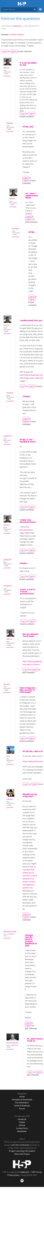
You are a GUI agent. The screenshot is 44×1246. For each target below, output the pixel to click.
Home (22, 1096)
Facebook (22, 1119)
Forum (22, 1108)
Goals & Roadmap (22, 1105)
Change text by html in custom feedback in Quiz (31, 940)
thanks (23, 563)
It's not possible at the (28, 63)
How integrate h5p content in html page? (27, 689)
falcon (6, 67)
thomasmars (12, 1042)
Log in (4, 51)
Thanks (26, 396)
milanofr (8, 585)
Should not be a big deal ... (30, 795)
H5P (22, 1164)
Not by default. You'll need (31, 635)
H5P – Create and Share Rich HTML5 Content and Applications (22, 4)
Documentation (22, 1102)
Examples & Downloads (22, 1099)
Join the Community (20, 1145)
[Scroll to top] (22, 1182)
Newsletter (22, 1131)
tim (8, 756)
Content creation (16, 34)
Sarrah (7, 684)
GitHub (22, 1125)
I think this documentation (28, 521)
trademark (24, 1172)
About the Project (22, 1154)
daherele (17, 26)
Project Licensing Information (22, 1151)
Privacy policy (13, 1175)
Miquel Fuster (10, 931)
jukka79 (7, 436)
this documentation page (26, 530)
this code (31, 953)
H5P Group (37, 1172)
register (13, 51)
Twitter (22, 1122)
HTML (31, 232)
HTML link (28, 126)
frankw (9, 123)
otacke (9, 799)
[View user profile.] (7, 64)
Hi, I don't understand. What (31, 195)
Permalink (7, 76)
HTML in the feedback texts (28, 440)
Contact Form (22, 1128)
